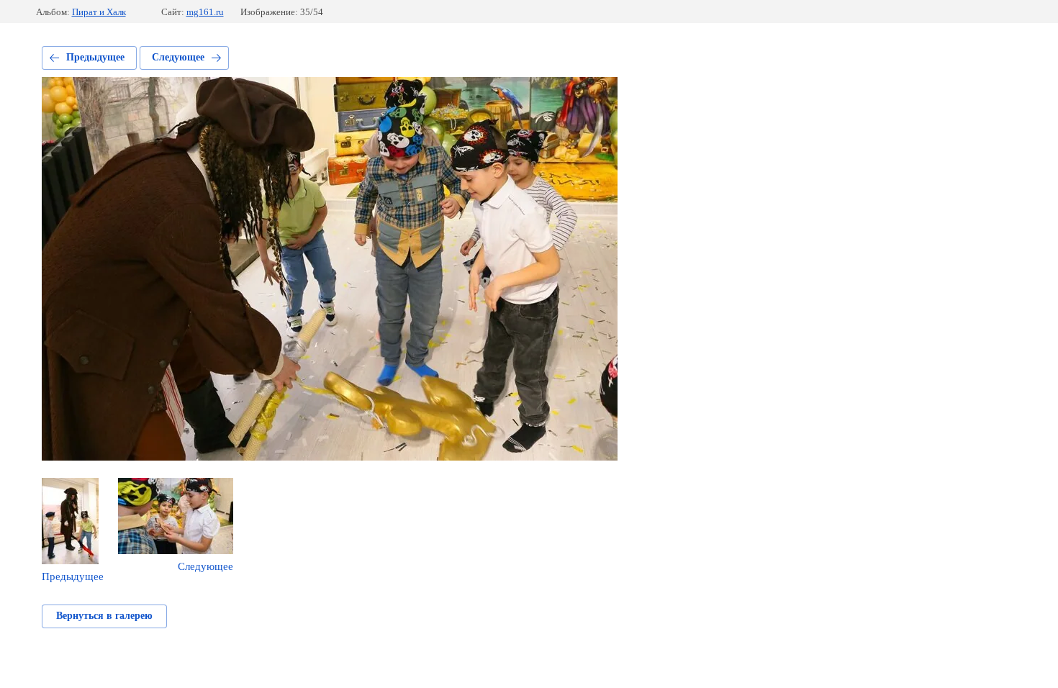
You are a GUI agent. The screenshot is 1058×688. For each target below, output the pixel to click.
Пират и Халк (99, 11)
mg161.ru (205, 11)
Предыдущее (95, 57)
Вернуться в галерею (104, 615)
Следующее (178, 57)
